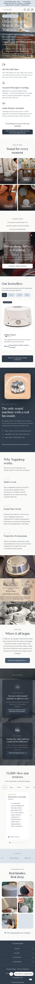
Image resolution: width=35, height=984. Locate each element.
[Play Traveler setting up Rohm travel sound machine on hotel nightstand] (25, 905)
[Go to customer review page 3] (12, 842)
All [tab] (4, 787)
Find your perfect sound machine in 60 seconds (16, 710)
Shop (17, 949)
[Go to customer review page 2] (11, 842)
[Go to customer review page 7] (18, 842)
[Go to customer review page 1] (9, 842)
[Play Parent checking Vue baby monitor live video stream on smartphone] (9, 921)
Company (17, 962)
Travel (19, 295)
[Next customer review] (31, 815)
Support (17, 957)
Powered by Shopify (17, 982)
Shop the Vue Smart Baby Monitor (17, 51)
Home (11, 295)
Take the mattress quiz (16, 753)
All (4, 295)
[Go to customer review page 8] (19, 842)
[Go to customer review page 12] (25, 842)
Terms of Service (23, 969)
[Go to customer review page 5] (15, 842)
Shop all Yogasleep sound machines (17, 358)
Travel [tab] (27, 787)
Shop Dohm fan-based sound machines (15, 444)
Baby (27, 295)
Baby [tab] (11, 787)
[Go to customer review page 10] (22, 842)
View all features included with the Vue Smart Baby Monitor (17, 132)
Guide (17, 953)
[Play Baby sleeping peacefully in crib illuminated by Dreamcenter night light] (9, 905)
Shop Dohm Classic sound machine (19, 346)
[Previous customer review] (3, 815)
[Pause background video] (32, 235)
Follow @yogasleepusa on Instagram (17, 933)
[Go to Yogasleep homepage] (17, 943)
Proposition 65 (17, 977)
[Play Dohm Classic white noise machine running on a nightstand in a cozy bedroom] (25, 889)
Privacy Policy (11, 969)
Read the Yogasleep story (17, 660)
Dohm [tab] (19, 787)
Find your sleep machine (18, 266)
